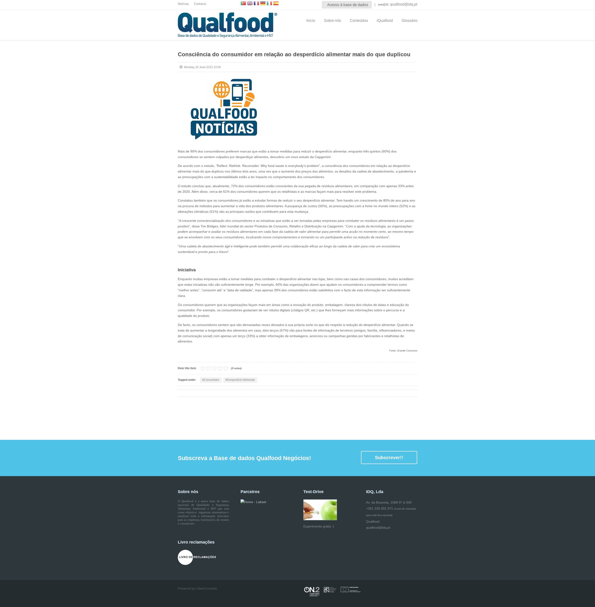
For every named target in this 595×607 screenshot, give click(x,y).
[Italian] (269, 3)
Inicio (310, 21)
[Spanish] (276, 3)
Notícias (183, 4)
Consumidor (211, 379)
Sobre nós (332, 21)
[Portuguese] (243, 3)
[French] (256, 3)
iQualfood (385, 21)
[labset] (253, 502)
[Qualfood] (228, 110)
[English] (250, 3)
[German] (263, 3)
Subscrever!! (389, 457)
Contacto (200, 4)
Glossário (409, 21)
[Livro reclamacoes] (197, 557)
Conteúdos (359, 21)
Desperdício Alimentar (241, 379)
